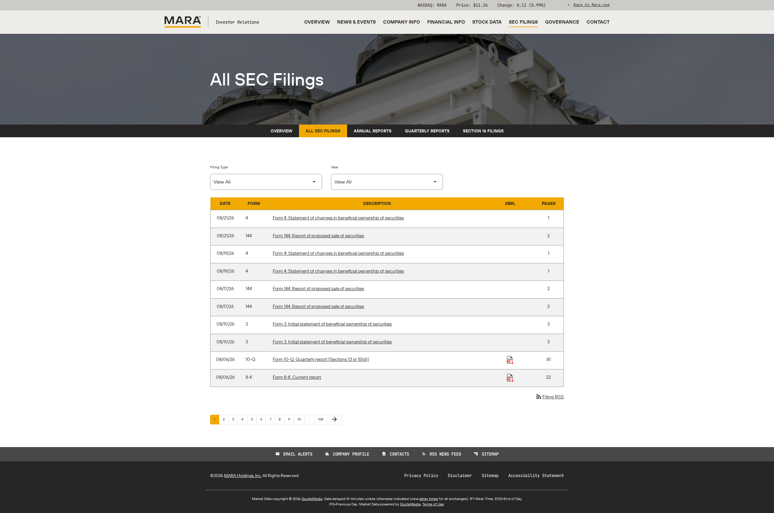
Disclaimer (460, 475)
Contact (598, 22)
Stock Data (487, 22)
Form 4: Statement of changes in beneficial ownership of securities (338, 218)
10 (301, 419)
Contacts (395, 454)
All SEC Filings (323, 131)
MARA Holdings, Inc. (243, 475)
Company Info (401, 22)
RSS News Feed (441, 454)
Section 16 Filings (483, 131)
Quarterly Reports (427, 131)
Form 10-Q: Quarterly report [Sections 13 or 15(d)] (321, 359)
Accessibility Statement (536, 475)
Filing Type (219, 167)
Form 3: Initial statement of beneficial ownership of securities (332, 324)
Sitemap (486, 454)
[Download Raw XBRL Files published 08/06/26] (510, 359)
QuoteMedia (312, 498)
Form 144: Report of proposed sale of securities (318, 236)
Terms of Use (433, 504)
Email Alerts (293, 454)
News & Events (356, 22)
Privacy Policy (421, 475)
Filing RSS (549, 397)
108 (321, 419)
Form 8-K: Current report (297, 377)
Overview (317, 22)
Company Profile (347, 454)
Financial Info (446, 22)
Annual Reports (373, 131)
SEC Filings (523, 22)
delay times (428, 498)
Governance (562, 22)
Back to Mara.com (592, 4)
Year (334, 167)
